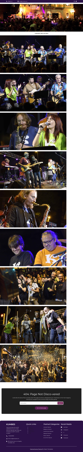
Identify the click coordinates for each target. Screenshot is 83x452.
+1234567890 (11, 435)
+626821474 (10, 1)
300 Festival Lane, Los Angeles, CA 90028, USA (15, 442)
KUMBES (10, 424)
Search (60, 403)
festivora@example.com (13, 438)
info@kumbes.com (23, 1)
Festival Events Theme (36, 449)
